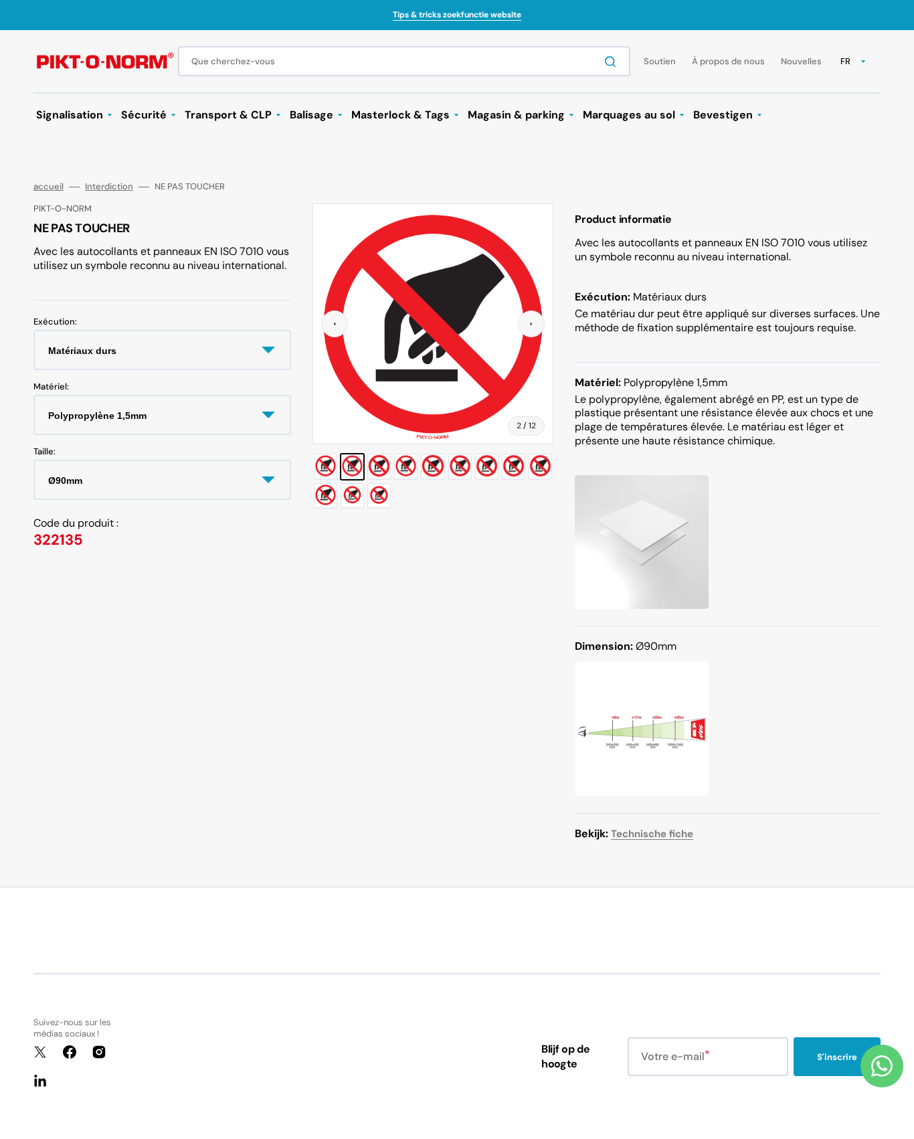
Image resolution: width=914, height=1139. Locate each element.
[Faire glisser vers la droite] (531, 324)
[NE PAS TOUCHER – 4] (406, 466)
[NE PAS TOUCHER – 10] (325, 496)
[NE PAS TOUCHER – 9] (540, 466)
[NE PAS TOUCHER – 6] (460, 466)
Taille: (44, 451)
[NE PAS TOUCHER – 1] (325, 466)
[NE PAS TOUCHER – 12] (379, 496)
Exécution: (55, 321)
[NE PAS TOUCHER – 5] (432, 466)
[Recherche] (613, 61)
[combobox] (404, 61)
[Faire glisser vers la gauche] (334, 324)
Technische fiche (652, 834)
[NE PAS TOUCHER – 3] (379, 466)
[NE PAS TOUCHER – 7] (486, 466)
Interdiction (109, 186)
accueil (48, 186)
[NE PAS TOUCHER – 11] (352, 496)
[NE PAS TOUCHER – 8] (513, 466)
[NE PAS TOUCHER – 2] (352, 466)
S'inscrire (837, 1057)
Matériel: (51, 386)
